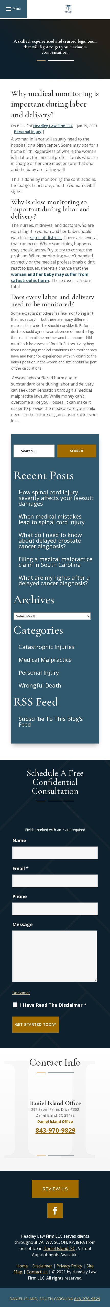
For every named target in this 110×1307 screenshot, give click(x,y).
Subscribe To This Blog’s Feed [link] (51, 721)
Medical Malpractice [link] (45, 659)
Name (19, 840)
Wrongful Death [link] (40, 685)
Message (22, 924)
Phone (19, 896)
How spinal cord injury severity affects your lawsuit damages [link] (56, 497)
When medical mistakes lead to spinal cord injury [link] (52, 519)
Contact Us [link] (37, 1272)
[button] (13, 9)
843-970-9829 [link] (87, 1298)
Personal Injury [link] (27, 131)
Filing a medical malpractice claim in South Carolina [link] (55, 561)
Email (20, 868)
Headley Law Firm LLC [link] (53, 125)
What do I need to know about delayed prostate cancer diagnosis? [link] (50, 540)
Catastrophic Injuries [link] (46, 647)
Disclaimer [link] (42, 1266)
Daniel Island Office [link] (55, 1121)
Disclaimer (21, 992)
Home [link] (22, 1266)
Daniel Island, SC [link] (59, 1248)
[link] (68, 9)
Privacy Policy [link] (69, 1266)
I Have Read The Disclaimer (53, 1005)
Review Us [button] (55, 1188)
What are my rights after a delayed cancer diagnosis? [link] (54, 580)
